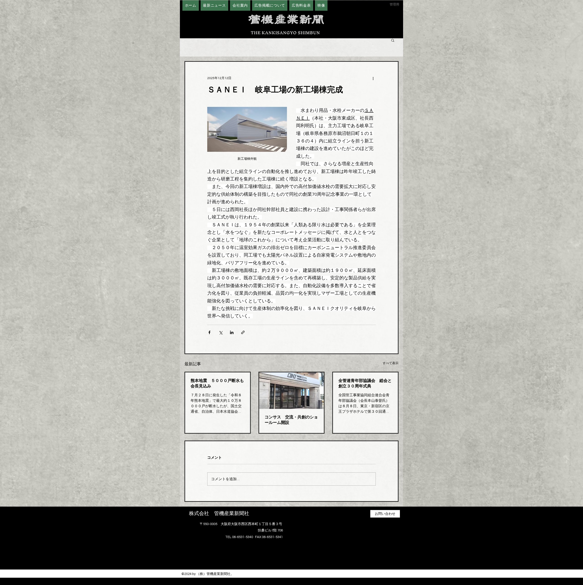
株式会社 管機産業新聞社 (219, 513)
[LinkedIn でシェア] (232, 332)
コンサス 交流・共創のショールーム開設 (291, 420)
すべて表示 (391, 363)
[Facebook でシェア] (209, 332)
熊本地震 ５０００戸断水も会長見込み (217, 383)
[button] (393, 40)
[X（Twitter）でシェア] (220, 332)
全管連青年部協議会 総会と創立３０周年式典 (365, 383)
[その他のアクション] (373, 78)
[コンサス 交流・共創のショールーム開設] (291, 390)
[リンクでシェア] (243, 332)
